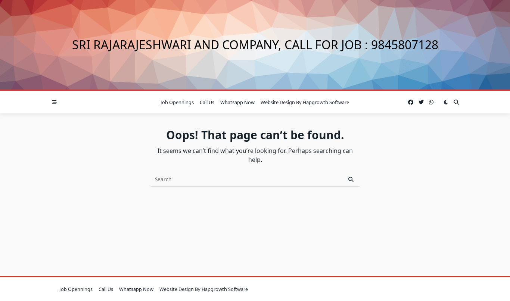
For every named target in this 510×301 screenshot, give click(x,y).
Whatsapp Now (237, 102)
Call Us (207, 102)
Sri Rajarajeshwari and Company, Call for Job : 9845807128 (255, 45)
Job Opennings (177, 102)
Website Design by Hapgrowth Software (305, 102)
